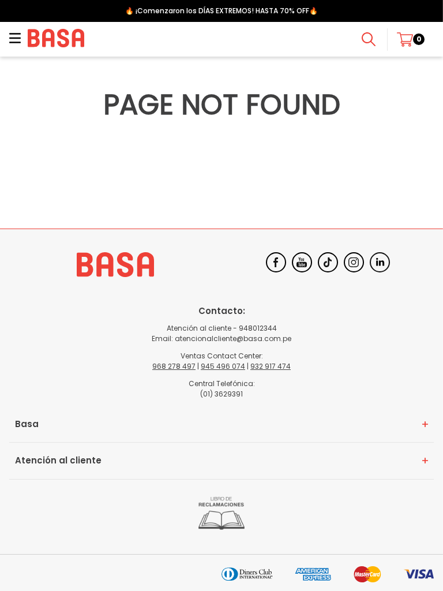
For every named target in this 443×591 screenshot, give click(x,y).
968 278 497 (174, 366)
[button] (15, 39)
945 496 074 (223, 366)
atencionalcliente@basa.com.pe (233, 338)
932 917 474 (270, 366)
